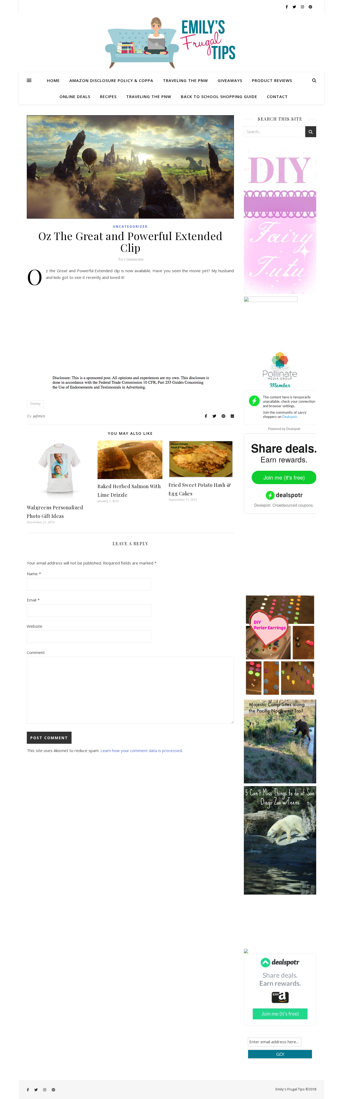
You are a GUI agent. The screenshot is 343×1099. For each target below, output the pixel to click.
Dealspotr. (262, 505)
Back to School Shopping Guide (219, 96)
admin (39, 415)
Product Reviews (272, 80)
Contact (277, 96)
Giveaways (230, 80)
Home (53, 80)
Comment (36, 652)
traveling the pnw (148, 96)
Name (34, 573)
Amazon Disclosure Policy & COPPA (111, 80)
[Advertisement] (284, 557)
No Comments (130, 259)
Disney (35, 403)
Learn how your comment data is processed (141, 750)
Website (34, 626)
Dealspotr (293, 429)
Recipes (108, 96)
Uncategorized (130, 226)
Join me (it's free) (284, 477)
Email (33, 600)
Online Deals (74, 96)
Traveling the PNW (185, 80)
